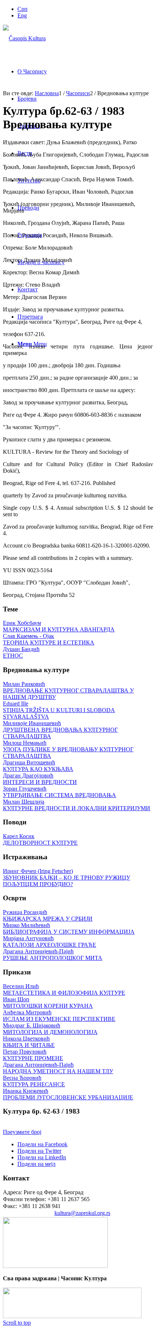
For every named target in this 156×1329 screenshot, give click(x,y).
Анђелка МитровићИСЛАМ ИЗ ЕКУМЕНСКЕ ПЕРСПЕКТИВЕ (59, 1015)
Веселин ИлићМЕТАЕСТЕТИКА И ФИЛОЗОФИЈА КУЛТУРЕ (64, 989)
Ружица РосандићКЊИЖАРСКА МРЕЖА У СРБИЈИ (48, 915)
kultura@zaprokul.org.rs (82, 1213)
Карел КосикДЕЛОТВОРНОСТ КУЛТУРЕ (40, 839)
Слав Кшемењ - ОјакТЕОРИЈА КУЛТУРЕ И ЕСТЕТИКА (48, 639)
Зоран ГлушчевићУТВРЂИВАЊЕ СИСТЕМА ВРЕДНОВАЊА (59, 791)
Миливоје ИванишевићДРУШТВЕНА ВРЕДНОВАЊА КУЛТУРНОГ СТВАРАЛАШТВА (60, 729)
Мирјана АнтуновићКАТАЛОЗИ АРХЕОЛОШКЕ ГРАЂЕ (49, 941)
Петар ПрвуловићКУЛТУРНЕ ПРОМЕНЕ (33, 1055)
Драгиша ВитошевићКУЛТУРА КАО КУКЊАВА (38, 765)
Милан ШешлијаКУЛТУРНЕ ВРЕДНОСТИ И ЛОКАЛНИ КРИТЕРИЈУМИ (76, 805)
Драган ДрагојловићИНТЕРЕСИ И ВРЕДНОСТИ (40, 778)
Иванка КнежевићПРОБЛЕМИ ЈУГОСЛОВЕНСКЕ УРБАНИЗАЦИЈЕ (68, 1094)
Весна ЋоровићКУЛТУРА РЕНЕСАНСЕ (34, 1081)
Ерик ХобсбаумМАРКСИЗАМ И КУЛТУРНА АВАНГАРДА (59, 626)
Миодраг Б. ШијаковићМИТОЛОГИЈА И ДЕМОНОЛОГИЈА (50, 1028)
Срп (22, 9)
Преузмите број (22, 1132)
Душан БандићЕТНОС (21, 652)
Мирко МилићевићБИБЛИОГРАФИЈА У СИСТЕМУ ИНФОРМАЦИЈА (69, 928)
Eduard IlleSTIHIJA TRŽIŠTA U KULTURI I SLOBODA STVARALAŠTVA (59, 710)
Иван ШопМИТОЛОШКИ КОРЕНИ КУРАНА (48, 1002)
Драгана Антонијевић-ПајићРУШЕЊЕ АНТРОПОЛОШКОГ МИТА (52, 954)
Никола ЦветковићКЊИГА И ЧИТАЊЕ (29, 1041)
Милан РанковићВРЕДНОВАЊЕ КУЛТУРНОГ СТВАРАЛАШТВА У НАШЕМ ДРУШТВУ (68, 690)
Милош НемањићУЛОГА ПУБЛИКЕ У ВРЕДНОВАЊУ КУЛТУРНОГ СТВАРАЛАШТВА (68, 749)
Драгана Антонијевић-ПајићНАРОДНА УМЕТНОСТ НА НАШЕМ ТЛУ (58, 1068)
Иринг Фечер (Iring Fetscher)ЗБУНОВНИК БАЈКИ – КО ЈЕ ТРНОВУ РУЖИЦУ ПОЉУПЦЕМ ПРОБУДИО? (66, 877)
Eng (22, 15)
